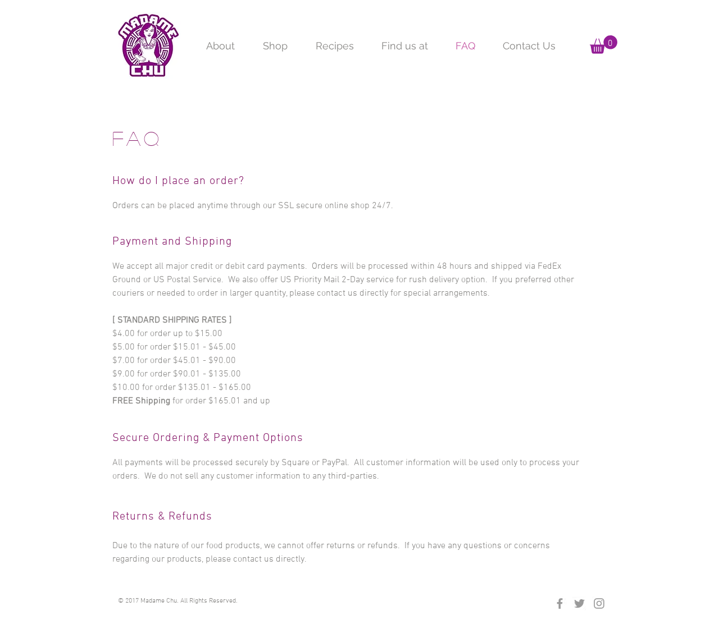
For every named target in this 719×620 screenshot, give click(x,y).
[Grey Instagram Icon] (599, 603)
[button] (603, 44)
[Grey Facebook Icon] (560, 603)
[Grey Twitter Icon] (579, 603)
